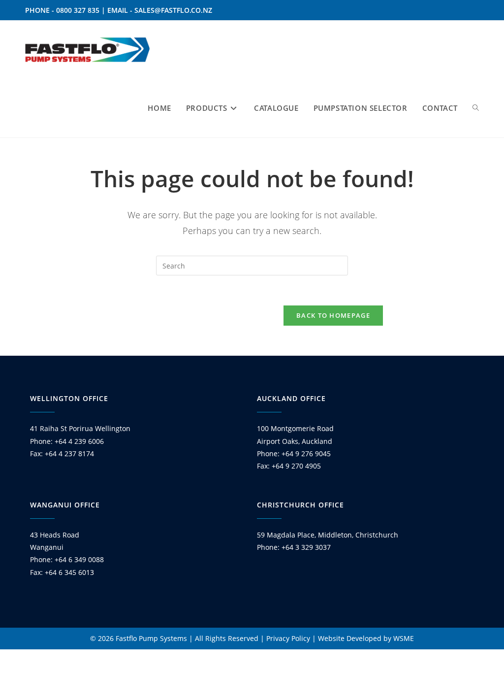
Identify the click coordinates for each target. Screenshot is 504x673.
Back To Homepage (333, 315)
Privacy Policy (288, 638)
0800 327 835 (77, 10)
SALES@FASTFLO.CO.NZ (173, 10)
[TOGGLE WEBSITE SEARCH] (475, 108)
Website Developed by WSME (366, 638)
